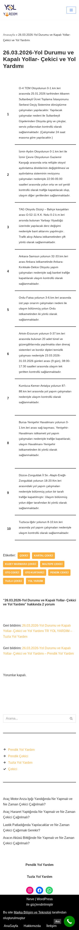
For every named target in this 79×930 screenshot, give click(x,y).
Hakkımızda (32, 926)
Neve (30, 899)
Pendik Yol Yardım (21, 749)
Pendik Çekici (18, 756)
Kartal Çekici (43, 555)
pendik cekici (59, 572)
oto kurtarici (34, 572)
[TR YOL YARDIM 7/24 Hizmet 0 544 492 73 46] (11, 10)
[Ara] (71, 718)
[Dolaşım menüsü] (71, 10)
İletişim (51, 926)
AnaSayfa (11, 926)
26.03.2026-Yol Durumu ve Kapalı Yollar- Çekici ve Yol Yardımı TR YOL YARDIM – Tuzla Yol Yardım (37, 631)
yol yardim (35, 581)
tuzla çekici (13, 581)
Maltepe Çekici (52, 564)
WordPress (45, 899)
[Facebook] (39, 890)
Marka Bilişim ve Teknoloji (32, 912)
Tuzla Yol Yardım (20, 762)
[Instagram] (29, 890)
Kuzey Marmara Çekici (20, 564)
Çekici (24, 555)
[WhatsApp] (49, 890)
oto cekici (12, 572)
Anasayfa (9, 34)
